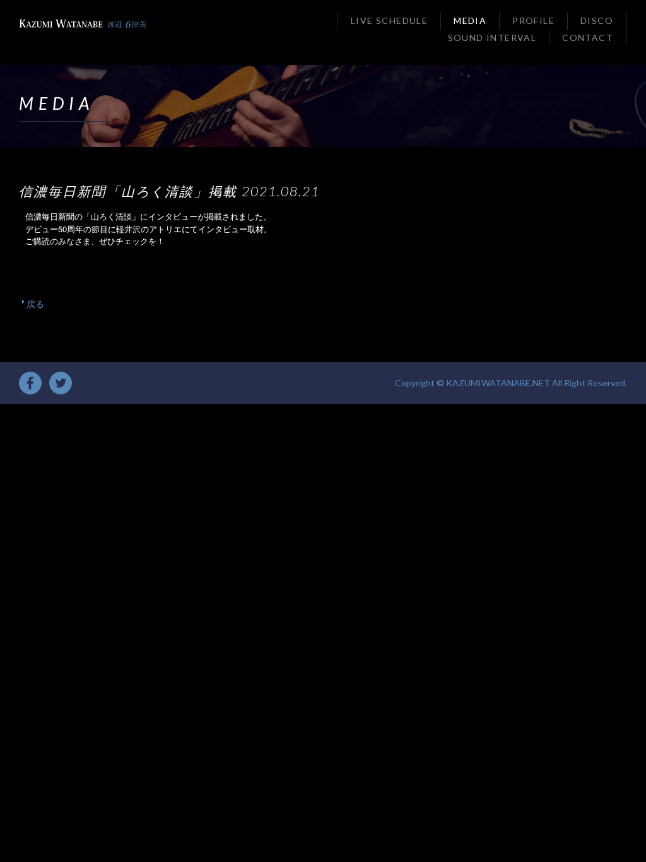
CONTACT (587, 37)
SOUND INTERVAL (492, 37)
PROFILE (533, 20)
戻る (35, 303)
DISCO (596, 20)
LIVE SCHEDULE (389, 20)
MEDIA (470, 20)
